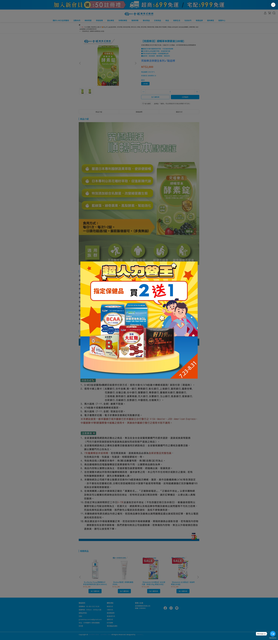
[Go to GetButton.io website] (272, 637)
